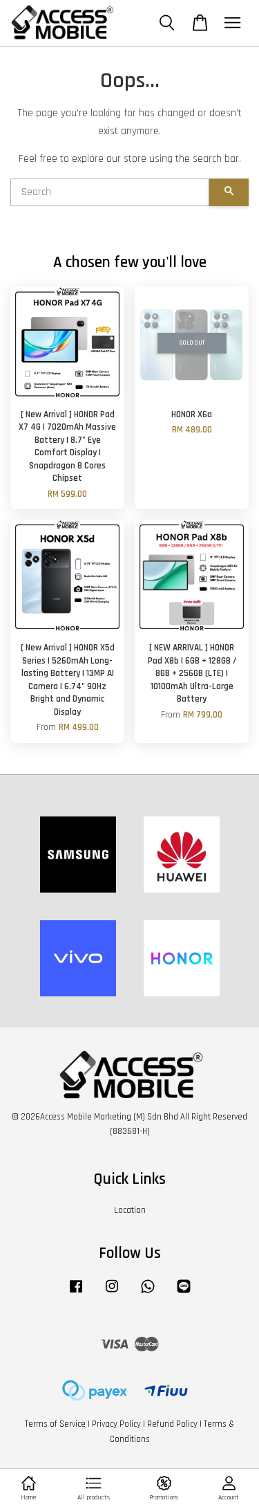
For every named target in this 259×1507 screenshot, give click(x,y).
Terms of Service (55, 1424)
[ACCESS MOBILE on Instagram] (112, 1293)
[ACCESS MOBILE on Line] (183, 1293)
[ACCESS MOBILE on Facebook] (76, 1293)
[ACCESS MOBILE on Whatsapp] (147, 1293)
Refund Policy (172, 1424)
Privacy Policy (116, 1424)
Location (130, 1210)
